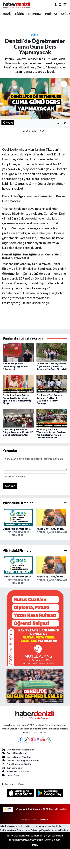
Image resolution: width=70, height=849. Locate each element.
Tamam (35, 845)
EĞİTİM (19, 14)
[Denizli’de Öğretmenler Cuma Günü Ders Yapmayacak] (35, 98)
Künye (21, 784)
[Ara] (60, 5)
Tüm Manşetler (15, 768)
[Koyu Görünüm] (56, 5)
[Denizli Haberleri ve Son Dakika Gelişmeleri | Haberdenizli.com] (16, 5)
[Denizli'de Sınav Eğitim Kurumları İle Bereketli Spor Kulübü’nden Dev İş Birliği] (18, 384)
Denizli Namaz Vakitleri (19, 757)
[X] (26, 739)
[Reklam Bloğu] (35, 628)
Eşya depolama (50, 830)
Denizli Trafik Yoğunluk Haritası (23, 760)
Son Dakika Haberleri (18, 771)
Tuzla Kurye (27, 826)
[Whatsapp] (49, 739)
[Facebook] (20, 739)
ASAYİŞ (6, 14)
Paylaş (9, 122)
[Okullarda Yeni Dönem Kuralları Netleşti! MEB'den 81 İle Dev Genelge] (51, 384)
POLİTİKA (51, 14)
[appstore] (20, 793)
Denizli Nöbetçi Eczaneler (20, 750)
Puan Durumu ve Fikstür (19, 764)
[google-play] (49, 793)
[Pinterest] (32, 739)
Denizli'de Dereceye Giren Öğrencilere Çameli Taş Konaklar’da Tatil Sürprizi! (51, 366)
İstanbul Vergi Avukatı (48, 826)
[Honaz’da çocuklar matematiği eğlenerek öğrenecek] (18, 352)
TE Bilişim (43, 819)
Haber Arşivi (13, 775)
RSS (9, 809)
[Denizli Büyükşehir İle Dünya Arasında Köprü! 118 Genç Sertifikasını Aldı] (18, 418)
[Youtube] (44, 739)
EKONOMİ (34, 14)
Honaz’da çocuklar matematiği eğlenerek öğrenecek (16, 366)
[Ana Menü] (65, 5)
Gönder (10, 486)
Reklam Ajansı (8, 830)
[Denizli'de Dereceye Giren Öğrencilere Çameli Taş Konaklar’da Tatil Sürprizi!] (51, 352)
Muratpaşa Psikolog (29, 830)
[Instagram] (38, 739)
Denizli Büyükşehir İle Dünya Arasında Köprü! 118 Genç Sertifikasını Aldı (18, 432)
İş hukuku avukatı (10, 826)
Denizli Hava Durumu (17, 753)
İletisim (9, 784)
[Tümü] (65, 503)
